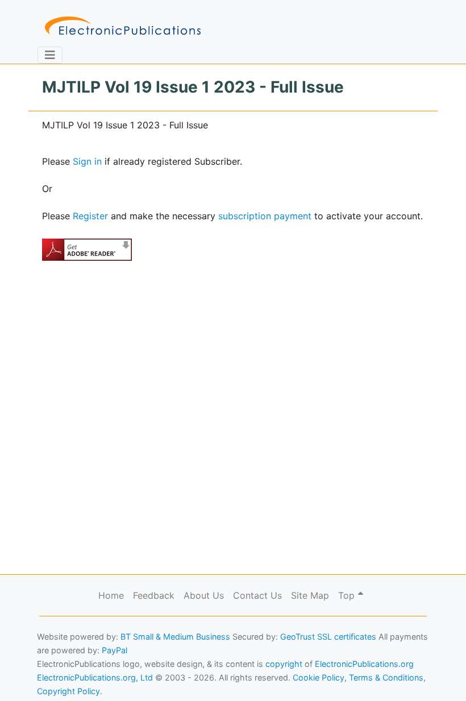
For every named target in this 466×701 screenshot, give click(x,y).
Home (111, 595)
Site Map (310, 595)
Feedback (153, 595)
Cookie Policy (36, 675)
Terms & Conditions (97, 675)
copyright (283, 664)
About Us (204, 595)
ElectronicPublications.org (364, 664)
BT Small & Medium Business (175, 636)
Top (347, 595)
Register (90, 216)
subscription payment (264, 216)
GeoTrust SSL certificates (328, 636)
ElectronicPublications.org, (58, 653)
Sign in (87, 161)
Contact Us (257, 595)
